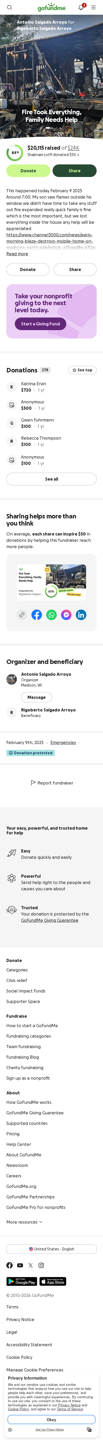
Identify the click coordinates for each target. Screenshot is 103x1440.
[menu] (93, 7)
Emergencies (63, 742)
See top (85, 370)
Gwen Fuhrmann (37, 420)
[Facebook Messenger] (66, 615)
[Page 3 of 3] (56, 128)
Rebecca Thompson (41, 438)
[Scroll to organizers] (9, 25)
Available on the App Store (52, 1281)
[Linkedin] (81, 615)
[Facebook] (36, 615)
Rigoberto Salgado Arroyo (48, 710)
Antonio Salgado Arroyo (46, 674)
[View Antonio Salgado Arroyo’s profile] (11, 679)
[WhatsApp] (51, 615)
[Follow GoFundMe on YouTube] (20, 1265)
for (45, 25)
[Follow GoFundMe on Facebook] (9, 1265)
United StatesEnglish (54, 1249)
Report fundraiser (55, 783)
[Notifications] (81, 7)
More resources (22, 1222)
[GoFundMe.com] (51, 7)
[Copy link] (22, 615)
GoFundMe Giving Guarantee (49, 920)
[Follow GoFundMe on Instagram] (41, 1265)
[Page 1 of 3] (48, 128)
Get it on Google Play (21, 1281)
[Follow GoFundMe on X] (30, 1265)
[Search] (9, 7)
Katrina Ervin (33, 383)
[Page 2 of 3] (53, 128)
